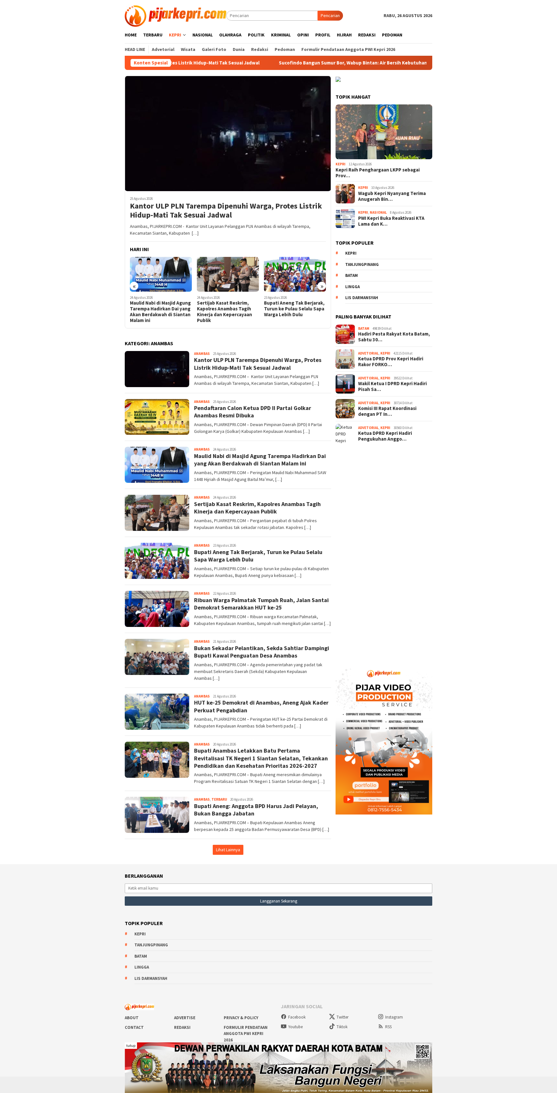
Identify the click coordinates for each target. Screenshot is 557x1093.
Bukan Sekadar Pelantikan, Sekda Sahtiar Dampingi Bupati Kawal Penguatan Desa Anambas (261, 651)
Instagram (394, 1017)
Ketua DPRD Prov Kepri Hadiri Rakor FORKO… (390, 361)
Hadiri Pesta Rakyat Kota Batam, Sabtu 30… (394, 337)
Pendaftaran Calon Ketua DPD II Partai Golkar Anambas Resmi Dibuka (252, 411)
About (132, 1017)
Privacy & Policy (241, 1017)
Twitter (342, 1017)
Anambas (202, 353)
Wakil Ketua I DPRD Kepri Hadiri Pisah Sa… (392, 386)
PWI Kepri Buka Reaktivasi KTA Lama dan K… (391, 221)
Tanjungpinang (362, 264)
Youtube (295, 1027)
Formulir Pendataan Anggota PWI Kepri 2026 (246, 1034)
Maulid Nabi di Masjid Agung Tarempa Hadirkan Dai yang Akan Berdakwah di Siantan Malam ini (160, 311)
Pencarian (330, 15)
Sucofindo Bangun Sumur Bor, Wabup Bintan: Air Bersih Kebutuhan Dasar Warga (319, 63)
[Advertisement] (384, 552)
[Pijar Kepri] (175, 15)
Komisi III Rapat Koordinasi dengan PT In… (387, 411)
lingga (352, 286)
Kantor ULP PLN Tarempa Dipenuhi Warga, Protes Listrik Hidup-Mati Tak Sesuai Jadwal (226, 210)
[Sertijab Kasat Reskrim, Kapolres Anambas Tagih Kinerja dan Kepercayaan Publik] (228, 274)
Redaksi (182, 1027)
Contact (134, 1027)
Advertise (184, 1017)
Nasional (378, 212)
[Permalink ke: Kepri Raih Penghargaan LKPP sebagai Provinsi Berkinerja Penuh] (384, 131)
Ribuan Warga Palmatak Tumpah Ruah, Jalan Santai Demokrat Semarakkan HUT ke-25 (261, 603)
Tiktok (342, 1027)
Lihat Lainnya (228, 850)
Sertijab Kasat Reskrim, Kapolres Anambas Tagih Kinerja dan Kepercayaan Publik (224, 311)
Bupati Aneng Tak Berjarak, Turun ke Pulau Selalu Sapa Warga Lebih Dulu (294, 308)
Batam (351, 275)
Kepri (341, 164)
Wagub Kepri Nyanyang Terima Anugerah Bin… (392, 196)
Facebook (297, 1017)
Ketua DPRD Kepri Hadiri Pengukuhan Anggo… (385, 436)
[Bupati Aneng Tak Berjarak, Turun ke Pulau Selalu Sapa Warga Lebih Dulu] (295, 274)
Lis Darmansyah (361, 297)
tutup (130, 1045)
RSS (388, 1027)
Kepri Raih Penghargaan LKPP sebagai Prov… (378, 173)
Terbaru (219, 799)
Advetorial (368, 353)
